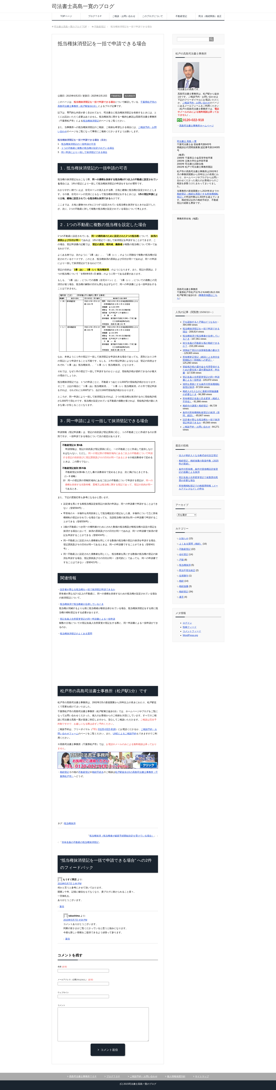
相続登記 (64, 772)
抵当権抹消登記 (91, 121)
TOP (70, 26)
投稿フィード (190, 627)
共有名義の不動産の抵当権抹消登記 (80, 842)
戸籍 (181, 560)
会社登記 (183, 554)
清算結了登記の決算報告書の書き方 (201, 350)
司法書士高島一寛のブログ (83, 6)
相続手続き (98, 772)
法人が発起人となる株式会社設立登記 (198, 455)
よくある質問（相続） (190, 544)
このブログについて (152, 16)
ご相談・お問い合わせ (123, 16)
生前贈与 (183, 575)
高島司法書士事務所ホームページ (196, 125)
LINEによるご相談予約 (124, 733)
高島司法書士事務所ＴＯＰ (83, 1076)
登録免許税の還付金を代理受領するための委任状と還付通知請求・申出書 (201, 370)
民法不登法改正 (187, 570)
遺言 (181, 597)
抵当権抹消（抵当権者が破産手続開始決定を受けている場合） (121, 836)
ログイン (187, 623)
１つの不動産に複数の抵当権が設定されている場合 (87, 148)
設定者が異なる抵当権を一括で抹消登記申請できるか (87, 589)
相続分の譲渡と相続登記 (195, 405)
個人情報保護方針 (176, 1076)
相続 (181, 581)
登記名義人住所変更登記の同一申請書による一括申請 (87, 619)
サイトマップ (202, 1076)
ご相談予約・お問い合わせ (196, 103)
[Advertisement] (108, 72)
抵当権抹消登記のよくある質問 (76, 633)
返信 (62, 906)
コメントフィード (192, 631)
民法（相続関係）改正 (210, 16)
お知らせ (183, 538)
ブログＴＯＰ (95, 16)
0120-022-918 (107, 729)
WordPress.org (190, 635)
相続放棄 (183, 586)
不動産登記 (181, 16)
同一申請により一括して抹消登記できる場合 (84, 152)
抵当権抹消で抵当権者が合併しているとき (82, 604)
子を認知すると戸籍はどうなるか (200, 322)
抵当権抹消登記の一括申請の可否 (78, 144)
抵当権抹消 (130, 96)
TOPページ (66, 16)
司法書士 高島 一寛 (187, 141)
